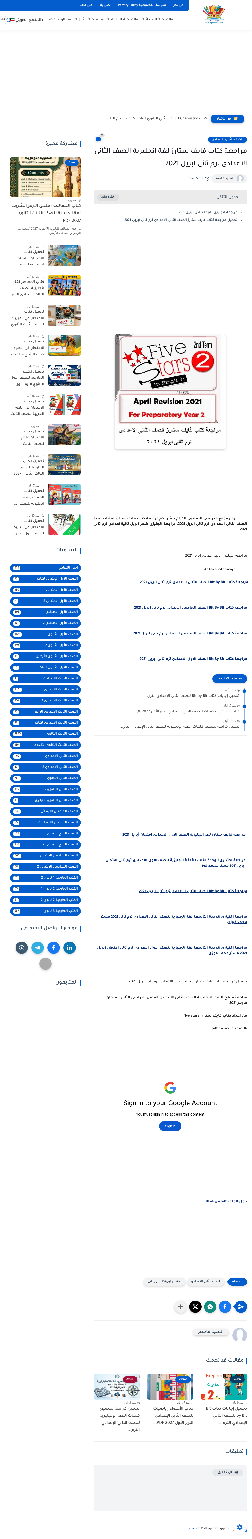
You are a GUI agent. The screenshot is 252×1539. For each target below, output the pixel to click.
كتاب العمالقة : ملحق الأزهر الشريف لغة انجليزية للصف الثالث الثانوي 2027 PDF (46, 214)
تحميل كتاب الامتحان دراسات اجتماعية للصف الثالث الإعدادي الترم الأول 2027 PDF (28, 259)
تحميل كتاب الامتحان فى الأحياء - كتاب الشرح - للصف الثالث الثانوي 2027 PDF (27, 349)
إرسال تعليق (227, 1472)
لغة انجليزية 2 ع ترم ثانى (164, 1281)
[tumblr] (22, 948)
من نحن (178, 5)
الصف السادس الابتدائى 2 (46, 867)
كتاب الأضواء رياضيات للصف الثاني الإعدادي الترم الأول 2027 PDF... (185, 712)
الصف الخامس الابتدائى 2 (46, 822)
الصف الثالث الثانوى (46, 734)
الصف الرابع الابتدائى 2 (46, 845)
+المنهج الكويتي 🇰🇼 (26, 20)
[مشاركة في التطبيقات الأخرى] (180, 1307)
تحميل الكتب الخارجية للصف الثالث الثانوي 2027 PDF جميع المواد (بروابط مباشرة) (29, 469)
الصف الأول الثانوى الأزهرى (46, 656)
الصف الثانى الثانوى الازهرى (46, 800)
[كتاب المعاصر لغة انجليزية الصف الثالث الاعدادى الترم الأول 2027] (64, 285)
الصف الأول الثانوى (46, 634)
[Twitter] (45, 964)
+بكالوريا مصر (59, 20)
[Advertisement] (126, 73)
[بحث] (8, 20)
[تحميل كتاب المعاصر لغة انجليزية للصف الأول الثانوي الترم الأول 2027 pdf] (64, 494)
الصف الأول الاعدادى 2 (46, 623)
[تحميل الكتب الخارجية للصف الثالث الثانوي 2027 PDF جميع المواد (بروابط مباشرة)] (64, 464)
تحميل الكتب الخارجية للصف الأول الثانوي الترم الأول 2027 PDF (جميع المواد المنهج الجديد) (27, 379)
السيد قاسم (225, 178)
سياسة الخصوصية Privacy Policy (142, 5)
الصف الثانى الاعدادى (227, 139)
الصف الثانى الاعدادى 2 (46, 767)
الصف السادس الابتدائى (46, 856)
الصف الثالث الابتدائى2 (46, 679)
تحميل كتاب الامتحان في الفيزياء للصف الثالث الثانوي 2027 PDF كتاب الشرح (27, 319)
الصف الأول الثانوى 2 (46, 645)
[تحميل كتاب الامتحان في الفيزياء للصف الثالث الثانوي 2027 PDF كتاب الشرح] (64, 315)
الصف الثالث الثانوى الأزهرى (46, 745)
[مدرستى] (214, 14)
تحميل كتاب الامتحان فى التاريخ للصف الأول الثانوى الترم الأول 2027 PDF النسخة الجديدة (27, 528)
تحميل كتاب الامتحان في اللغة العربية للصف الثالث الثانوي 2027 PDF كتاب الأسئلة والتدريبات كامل (27, 409)
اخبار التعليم (46, 568)
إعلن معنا (86, 5)
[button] (225, 1307)
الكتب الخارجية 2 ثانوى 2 (46, 900)
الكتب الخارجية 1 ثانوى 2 (46, 878)
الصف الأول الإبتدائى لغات (46, 579)
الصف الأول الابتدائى (46, 590)
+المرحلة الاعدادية (122, 20)
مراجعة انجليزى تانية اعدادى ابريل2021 (208, 212)
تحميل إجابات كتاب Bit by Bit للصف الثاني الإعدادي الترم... (192, 696)
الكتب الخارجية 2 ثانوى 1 (46, 889)
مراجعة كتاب (190, 608)
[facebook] (53, 948)
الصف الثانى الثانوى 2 (46, 789)
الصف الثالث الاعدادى (46, 690)
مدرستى (193, 1529)
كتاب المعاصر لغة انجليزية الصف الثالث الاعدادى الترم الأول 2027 (28, 289)
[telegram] (38, 948)
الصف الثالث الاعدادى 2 (46, 701)
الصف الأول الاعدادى (46, 612)
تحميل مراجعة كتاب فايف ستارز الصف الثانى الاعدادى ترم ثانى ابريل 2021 (180, 220)
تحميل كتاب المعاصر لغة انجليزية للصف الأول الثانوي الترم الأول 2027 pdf (27, 498)
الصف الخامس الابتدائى (46, 811)
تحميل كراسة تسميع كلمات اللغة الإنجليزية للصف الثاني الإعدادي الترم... (180, 727)
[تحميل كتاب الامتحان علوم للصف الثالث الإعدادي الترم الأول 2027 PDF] (64, 434)
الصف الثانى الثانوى (46, 778)
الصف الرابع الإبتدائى (46, 834)
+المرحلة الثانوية (89, 20)
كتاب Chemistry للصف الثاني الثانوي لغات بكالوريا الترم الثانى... (155, 119)
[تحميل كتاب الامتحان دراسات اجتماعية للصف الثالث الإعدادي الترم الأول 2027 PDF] (64, 255)
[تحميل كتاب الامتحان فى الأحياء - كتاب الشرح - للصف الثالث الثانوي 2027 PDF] (64, 345)
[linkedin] (69, 948)
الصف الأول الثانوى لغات (46, 667)
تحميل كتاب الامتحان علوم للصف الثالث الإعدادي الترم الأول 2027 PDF (28, 439)
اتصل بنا (106, 5)
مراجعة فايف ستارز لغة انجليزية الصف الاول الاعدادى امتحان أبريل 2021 (184, 835)
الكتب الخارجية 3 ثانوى (46, 911)
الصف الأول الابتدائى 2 (46, 601)
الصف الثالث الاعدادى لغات (46, 723)
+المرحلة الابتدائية (157, 20)
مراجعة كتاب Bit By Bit (194, 583)
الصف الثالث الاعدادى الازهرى (46, 712)
